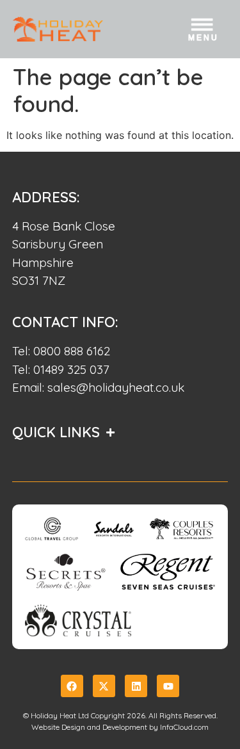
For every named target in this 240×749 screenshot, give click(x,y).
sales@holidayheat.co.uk (115, 387)
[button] (203, 31)
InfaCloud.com (184, 727)
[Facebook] (72, 686)
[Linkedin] (136, 686)
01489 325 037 (71, 369)
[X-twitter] (104, 686)
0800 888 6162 (71, 350)
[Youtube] (168, 686)
